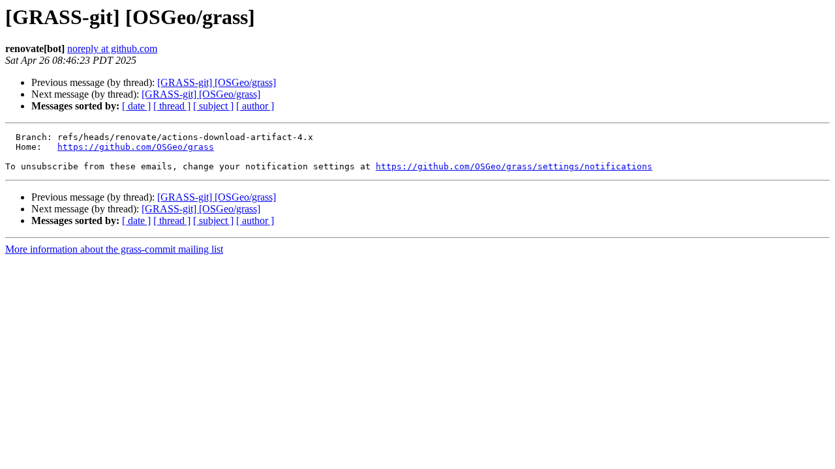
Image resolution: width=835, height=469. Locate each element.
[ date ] (136, 105)
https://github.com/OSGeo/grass (135, 147)
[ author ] (255, 105)
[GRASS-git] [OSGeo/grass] (216, 82)
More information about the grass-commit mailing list (114, 249)
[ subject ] (213, 105)
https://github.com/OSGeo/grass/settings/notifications (514, 166)
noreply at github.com (112, 48)
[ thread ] (171, 105)
